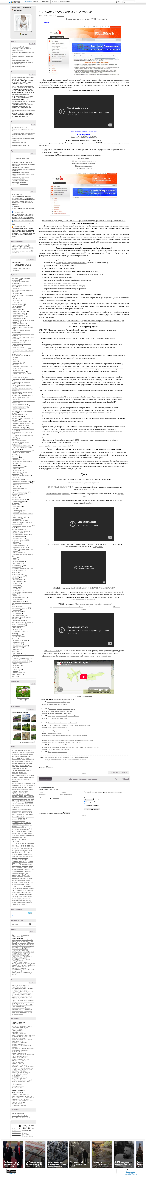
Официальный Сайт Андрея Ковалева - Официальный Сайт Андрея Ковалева (22, 48)
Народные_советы (17, 1032)
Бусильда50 (26, 953)
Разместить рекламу (131, 1174)
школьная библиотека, (19, 660)
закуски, (15, 465)
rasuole (22, 997)
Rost (20, 950)
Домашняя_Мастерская (19, 1033)
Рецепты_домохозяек (18, 1038)
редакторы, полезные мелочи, (22, 451)
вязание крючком (20, 769)
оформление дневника (23, 846)
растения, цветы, (17, 570)
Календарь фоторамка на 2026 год (23, 52)
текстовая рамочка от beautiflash (25, 888)
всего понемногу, (18, 581)
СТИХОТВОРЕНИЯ (29, 1066)
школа (24, 900)
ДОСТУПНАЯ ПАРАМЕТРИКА (60, 487)
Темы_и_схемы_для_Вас (19, 1097)
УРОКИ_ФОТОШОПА (18, 1030)
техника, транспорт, (18, 626)
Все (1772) (32, 982)
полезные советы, (18, 553)
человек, (15, 409)
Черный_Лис (29, 973)
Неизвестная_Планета (25, 1026)
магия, (14, 667)
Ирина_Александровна (26, 1000)
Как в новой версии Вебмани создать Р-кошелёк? (62, 723)
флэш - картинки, (18, 561)
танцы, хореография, (18, 624)
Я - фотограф (18, 194)
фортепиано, (17, 519)
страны (27, 884)
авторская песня (27, 750)
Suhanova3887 (24, 991)
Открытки (17, 206)
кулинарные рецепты (21, 823)
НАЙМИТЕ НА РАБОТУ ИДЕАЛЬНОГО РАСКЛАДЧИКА (93, 588)
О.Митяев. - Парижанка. (19, 182)
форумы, (14, 633)
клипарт (27, 805)
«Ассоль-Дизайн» (52, 592)
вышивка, (15, 583)
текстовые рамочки (21, 890)
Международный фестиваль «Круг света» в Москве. (63, 716)
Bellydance (15, 1068)
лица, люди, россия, (18, 494)
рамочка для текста (21, 866)
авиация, (15, 627)
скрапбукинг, (16, 599)
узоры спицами (21, 892)
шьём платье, (17, 647)
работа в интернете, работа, (20, 569)
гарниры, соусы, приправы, (21, 461)
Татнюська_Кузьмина (18, 1008)
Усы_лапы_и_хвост (18, 1065)
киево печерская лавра (17, 805)
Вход (36, 1)
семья (20, 882)
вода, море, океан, (17, 304)
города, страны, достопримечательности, (19, 354)
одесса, (15, 359)
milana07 (14, 949)
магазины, (15, 497)
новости (29, 839)
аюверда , (16, 663)
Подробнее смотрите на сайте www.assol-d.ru (66, 607)
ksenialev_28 (15, 997)
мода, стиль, (15, 503)
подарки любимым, (18, 536)
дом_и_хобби (28, 1011)
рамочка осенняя (22, 867)
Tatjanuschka (26, 952)
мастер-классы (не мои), (19, 499)
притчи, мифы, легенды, (20, 492)
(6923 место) (15, 252)
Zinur (32, 952)
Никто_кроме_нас (29, 965)
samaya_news (28, 1100)
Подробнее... (88, 503)
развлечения (16, 862)
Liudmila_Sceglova (17, 946)
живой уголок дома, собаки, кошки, (23, 295)
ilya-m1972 (15, 944)
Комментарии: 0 (24, 180)
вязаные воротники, (19, 323)
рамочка (24, 864)
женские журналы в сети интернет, (23, 351)
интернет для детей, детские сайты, (24, 379)
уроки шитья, (17, 642)
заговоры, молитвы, (19, 576)
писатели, (16, 486)
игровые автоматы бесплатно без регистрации (22, 794)
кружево (27, 816)
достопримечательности (21, 783)
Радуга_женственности (19, 1057)
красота (20, 816)
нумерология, (17, 669)
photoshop (15, 750)
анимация (22, 752)
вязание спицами (19, 774)
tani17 (13, 999)
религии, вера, (16, 574)
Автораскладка (53, 544)
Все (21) (33, 684)
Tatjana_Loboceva (17, 952)
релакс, (14, 572)
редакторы (21, 871)
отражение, (16, 485)
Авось (55, 1)
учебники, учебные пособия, (21, 658)
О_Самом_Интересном (19, 1105)
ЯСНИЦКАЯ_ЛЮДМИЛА (24, 1009)
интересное (16, 799)
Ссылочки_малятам (26, 1096)
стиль (21, 884)
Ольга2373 (29, 1005)
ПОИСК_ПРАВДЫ (17, 1029)
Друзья (19, 7)
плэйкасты (25, 852)
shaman (20, 750)
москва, (15, 357)
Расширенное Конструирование (58, 493)
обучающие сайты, (18, 620)
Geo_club (30, 1068)
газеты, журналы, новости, (20, 349)
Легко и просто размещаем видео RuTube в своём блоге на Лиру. (22, 86)
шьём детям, (16, 644)
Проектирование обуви (84, 166)
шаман (14, 900)
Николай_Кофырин (17, 965)
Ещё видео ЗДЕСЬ (79, 137)
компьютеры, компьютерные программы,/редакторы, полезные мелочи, (66, 757)
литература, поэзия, (18, 479)
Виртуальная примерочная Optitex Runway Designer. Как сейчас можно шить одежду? (74, 747)
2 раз (47, 766)
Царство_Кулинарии (27, 1054)
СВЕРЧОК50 (30, 970)
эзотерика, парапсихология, (20, 662)
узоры (14, 892)
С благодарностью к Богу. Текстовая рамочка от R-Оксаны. (23, 102)
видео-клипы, (17, 506)
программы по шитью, (19, 640)
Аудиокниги (27, 1045)
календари (21, 803)
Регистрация (29, 1)
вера (31, 754)
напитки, (15, 469)
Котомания (22, 1069)
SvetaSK (31, 991)
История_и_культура (18, 1063)
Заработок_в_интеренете (19, 1042)
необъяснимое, (17, 416)
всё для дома (23, 759)
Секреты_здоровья (17, 1062)
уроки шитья (22, 894)
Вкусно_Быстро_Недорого (20, 1083)
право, (15, 495)
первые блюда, (17, 470)
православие (15, 856)
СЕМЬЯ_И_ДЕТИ (17, 971)
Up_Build (23, 1102)
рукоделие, (15, 578)
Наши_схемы (16, 1096)
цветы (20, 898)
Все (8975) (32, 74)
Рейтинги (46, 1)
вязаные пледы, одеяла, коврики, (23, 327)
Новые (126, 779)
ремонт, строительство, (20, 425)
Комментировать (45, 779)
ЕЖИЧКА (14, 956)
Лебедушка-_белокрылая (19, 1002)
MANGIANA (15, 947)
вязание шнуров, (18, 318)
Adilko (18, 941)
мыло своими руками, (19, 501)
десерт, (15, 463)
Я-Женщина (23, 1050)
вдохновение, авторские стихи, (22, 481)
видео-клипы (18, 756)
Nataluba (25, 990)
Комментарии (27, 7)
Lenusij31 (14, 990)
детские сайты (26, 779)
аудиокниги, (16, 288)
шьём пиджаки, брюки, (19, 646)
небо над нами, (17, 637)
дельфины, (16, 293)
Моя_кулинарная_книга (19, 1078)
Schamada (25, 950)
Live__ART (25, 1099)
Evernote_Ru (31, 1097)
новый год (15, 841)
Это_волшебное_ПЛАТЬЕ (19, 1056)
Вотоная (28, 999)
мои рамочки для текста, (20, 547)
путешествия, (16, 567)
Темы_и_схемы (16, 1035)
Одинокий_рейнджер (18, 967)
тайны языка (20, 886)
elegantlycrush (16, 996)
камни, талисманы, (17, 440)
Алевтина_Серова (17, 953)
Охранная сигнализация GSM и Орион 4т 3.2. (61, 711)
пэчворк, (15, 595)
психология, (16, 610)
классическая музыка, (19, 510)
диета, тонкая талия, (19, 397)
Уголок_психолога (17, 1066)
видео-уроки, (16, 653)
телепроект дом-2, (18, 538)
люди (19, 827)
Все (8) (33, 124)
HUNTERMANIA (16, 988)
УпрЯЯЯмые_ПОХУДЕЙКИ (20, 1071)
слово (25, 882)
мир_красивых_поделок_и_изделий (23, 1048)
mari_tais (21, 947)
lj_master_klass (16, 1116)
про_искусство (30, 1035)
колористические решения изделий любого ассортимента (100, 592)
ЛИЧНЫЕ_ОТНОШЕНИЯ (19, 962)
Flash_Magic (15, 943)
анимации (15, 752)
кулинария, (15, 458)
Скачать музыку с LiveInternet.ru (24, 221)
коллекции (16, 807)
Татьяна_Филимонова (18, 973)
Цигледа (14, 1009)
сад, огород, (15, 606)
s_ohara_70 (28, 997)
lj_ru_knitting (25, 1116)
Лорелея (14, 1027)
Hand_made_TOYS (17, 1041)
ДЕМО (70, 446)
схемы (14, 887)
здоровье (28, 787)
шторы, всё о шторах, (19, 427)
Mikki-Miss (27, 947)
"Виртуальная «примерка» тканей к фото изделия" (93, 604)
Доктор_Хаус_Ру (24, 955)
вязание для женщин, (19, 311)
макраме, (15, 588)
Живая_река (23, 958)
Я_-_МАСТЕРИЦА (20, 1074)
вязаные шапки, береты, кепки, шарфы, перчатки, (22, 341)
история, (14, 439)
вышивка (25, 761)
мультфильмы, (17, 613)
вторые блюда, (17, 459)
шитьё (19, 900)
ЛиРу (25, 1065)
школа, (14, 651)
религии (14, 873)
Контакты (130, 1173)
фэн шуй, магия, (17, 672)
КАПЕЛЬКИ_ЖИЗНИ (18, 1100)
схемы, (15, 559)
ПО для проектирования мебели (84, 161)
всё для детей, (17, 368)
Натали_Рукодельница (19, 1005)
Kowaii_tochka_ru (17, 1099)
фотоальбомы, (16, 635)
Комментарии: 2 (24, 177)
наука (21, 837)
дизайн (15, 781)
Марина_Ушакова (17, 964)
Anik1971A (25, 985)
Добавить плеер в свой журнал (21, 269)
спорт (17, 884)
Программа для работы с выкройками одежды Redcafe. (64, 742)
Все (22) (33, 191)
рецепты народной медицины (21, 874)
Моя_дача (15, 1026)
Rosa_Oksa (15, 950)
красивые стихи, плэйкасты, (21, 483)
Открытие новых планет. (19, 145)
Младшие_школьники (18, 1044)
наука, (13, 527)
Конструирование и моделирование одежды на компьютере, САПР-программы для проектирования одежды (83, 322)
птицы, (15, 302)
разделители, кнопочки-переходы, (23, 554)
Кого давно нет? (16, 940)
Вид (119, 2)
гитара (26, 777)
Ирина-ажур (25, 935)
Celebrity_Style (16, 1102)
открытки (20, 843)
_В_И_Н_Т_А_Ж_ (17, 1051)
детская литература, (19, 372)
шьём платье (21, 902)
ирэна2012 (25, 1012)
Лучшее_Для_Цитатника (19, 1074)
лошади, (15, 298)
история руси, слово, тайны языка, (22, 432)
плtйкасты (24, 850)
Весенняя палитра (23, 698)
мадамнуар (15, 1014)
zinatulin (18, 999)
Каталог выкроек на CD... (54, 733)
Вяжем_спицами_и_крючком (20, 1059)
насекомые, (16, 300)
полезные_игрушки (17, 1039)
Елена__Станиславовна (24, 956)
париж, (15, 361)
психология (24, 858)
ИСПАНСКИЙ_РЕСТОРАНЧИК (21, 959)
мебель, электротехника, (20, 421)
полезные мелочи (25, 854)
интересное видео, (17, 415)
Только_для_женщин (18, 1086)
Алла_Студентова (17, 936)
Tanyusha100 (12, 10)
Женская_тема (16, 1081)
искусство (24, 801)
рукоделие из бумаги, (19, 597)
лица (31, 824)
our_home (29, 1069)
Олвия (27, 967)
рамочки (20, 869)
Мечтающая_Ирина (29, 964)
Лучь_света (30, 1002)
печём (14, 850)
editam (28, 994)
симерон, (15, 671)
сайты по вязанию (18, 347)
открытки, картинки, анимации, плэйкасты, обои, (21, 532)
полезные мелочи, (17, 565)
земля (14, 789)
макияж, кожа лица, (18, 404)
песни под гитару (28, 848)
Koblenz (20, 944)
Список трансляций (18, 1113)
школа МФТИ (73, 442)
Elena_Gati (23, 987)
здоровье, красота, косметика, (21, 395)
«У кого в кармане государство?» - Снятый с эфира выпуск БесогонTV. (69, 725)
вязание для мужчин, (19, 313)
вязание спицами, (18, 317)
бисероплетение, (18, 579)
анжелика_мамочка (17, 1011)
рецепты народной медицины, (22, 526)
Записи (14, 7)
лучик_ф (31, 1012)
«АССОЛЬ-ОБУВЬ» (52, 650)
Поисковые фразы (27, 1136)
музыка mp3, (16, 512)
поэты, (15, 490)
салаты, (15, 477)
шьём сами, (16, 649)
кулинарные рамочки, (19, 545)
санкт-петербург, (18, 363)
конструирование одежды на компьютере (71, 262)
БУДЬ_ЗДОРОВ (16, 1054)
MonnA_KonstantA (22, 949)
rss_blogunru (15, 1117)
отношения (29, 843)
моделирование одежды (20, 829)
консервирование (19, 809)
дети (19, 779)
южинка (14, 974)
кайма (17, 803)
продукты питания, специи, (21, 475)
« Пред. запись (73, 779)
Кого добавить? (27, 940)
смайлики (56, 798)
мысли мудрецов (21, 835)
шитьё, (14, 638)
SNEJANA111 (16, 991)
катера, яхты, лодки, (19, 631)
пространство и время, (20, 408)
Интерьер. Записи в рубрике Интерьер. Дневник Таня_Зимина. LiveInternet (22, 62)
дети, (13, 364)
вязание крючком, (18, 315)
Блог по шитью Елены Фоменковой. (58, 749)
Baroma (23, 941)
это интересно (21, 904)
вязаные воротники (27, 775)
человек (29, 898)
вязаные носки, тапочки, (20, 325)
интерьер (15, 801)
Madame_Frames (17, 1103)
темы (32, 890)
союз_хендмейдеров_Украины (21, 1072)
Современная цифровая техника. (57, 718)
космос (28, 809)
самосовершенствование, (19, 608)
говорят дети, (17, 370)
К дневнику (83, 779)
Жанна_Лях (15, 958)
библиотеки (18, 754)
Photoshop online (19, 212)
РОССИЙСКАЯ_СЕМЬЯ (19, 970)
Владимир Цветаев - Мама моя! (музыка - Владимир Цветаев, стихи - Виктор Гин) (23, 164)
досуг (33, 783)
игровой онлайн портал (20, 791)
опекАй (23, 1035)
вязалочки (15, 1047)
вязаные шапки (18, 777)
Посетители (25, 1134)
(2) (12, 130)
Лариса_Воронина (17, 961)
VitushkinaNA (15, 994)
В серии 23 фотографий (27, 742)
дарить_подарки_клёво (19, 1053)
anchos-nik (23, 994)
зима (17, 789)
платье (29, 850)
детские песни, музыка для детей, (23, 374)
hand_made (15, 1069)
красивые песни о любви (18, 814)
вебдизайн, (16, 542)
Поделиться (124, 772)
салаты (31, 878)
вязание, (14, 307)
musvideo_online (25, 1117)
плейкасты (16, 852)
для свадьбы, (17, 587)
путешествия (16, 859)
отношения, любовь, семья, (20, 534)
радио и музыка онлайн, (20, 517)
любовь (15, 827)
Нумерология (16, 1050)
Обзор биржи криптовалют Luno (57, 727)
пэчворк (24, 859)
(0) (25, 50)
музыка (28, 831)
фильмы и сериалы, (19, 615)
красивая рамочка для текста (19, 810)
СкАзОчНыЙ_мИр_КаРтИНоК (21, 1094)
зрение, (15, 399)
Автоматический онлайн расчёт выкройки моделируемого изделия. (67, 735)
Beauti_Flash (29, 941)
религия (19, 873)
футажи (29, 896)
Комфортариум (25, 1081)
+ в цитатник (60, 16)
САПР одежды (83, 158)
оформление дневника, (19, 540)
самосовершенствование (18, 880)
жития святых (23, 785)
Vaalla (29, 993)
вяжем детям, (17, 309)
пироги (19, 850)
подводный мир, (17, 306)
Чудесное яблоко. (17, 142)
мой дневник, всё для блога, (21, 549)
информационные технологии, (22, 446)
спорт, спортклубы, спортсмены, (21, 622)
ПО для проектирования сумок (84, 163)
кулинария (22, 819)
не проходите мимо (19, 838)
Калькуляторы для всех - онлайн (57, 752)
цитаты (25, 898)
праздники (17, 858)
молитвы (22, 831)
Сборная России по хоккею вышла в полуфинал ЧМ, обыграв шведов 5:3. (23, 134)
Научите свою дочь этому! (20, 94)
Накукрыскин (16, 270)
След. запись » (92, 779)
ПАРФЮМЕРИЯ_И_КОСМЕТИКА (22, 1036)
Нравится (115, 772)
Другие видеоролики (83, 696)
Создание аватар (19, 226)
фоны (29, 894)
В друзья (24, 34)
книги (32, 805)
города (31, 777)
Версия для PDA (130, 1172)
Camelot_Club (22, 1068)
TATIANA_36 (15, 993)
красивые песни (27, 812)
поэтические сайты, (19, 488)
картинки (29, 803)
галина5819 (15, 955)
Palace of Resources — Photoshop (22, 56)
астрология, (16, 665)
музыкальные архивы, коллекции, (23, 514)
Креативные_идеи (23, 1027)
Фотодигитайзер (54, 500)
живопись (15, 785)
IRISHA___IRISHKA (27, 988)
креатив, (14, 456)
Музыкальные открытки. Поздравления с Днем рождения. (22, 128)
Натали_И (20, 1003)
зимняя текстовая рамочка (26, 789)
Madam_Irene (30, 946)
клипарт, (15, 543)
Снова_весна (16, 1006)
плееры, (15, 551)
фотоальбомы (16, 896)
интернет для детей (27, 799)
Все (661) (32, 932)
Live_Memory (28, 1039)
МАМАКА (14, 1003)
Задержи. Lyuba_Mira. (18, 179)
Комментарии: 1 (24, 167)
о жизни (21, 841)
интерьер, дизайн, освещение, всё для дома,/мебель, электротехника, (65, 759)
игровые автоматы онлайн (23, 797)
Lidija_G (20, 990)
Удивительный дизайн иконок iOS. (57, 704)
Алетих (23, 999)
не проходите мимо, (18, 529)
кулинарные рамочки (18, 821)
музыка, (14, 504)
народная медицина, (18, 520)
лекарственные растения (20, 825)
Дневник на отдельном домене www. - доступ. (61, 709)
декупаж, (15, 585)
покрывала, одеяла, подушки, (22, 423)
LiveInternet (14, 2)
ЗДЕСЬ (93, 137)
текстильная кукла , (18, 601)
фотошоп (24, 896)
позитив (14, 854)
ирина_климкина (17, 1012)
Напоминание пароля (66, 794)
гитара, (15, 508)
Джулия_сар (15, 1000)
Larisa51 (31, 944)
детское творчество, (19, 377)
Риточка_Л (23, 968)
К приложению (31, 259)
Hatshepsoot (30, 943)
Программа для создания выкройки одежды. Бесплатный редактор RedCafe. (70, 740)
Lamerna (26, 944)
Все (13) (33, 153)
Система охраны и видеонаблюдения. (58, 702)
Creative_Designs (17, 1084)
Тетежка (27, 1008)
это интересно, (16, 674)
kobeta (30, 996)
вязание (21, 763)
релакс (29, 871)
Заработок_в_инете (18, 1045)
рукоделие (23, 878)
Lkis (24, 946)
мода (23, 827)
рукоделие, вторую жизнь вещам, (22, 603)
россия (15, 878)
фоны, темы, (17, 563)
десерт (14, 779)
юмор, (13, 676)
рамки (24, 861)
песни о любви (17, 848)
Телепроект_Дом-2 (17, 1087)
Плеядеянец (15, 968)
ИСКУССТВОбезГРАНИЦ (19, 1077)
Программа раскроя (104, 242)
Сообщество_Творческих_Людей (22, 1080)
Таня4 (22, 1006)
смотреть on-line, (17, 611)
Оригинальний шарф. (18, 66)
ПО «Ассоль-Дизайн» (84, 168)
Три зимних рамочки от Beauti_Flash (23, 110)
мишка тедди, (17, 590)
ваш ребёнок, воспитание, (21, 366)
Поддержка (116, 2)
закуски (20, 787)
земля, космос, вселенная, (20, 406)
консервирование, (18, 467)
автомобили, (16, 629)
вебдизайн (25, 754)
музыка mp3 (16, 833)
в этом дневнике (18, 916)
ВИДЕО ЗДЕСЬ (88, 489)
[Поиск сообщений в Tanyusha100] (30, 913)
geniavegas (22, 943)
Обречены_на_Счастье (19, 1060)
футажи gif (15, 898)
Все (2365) (32, 44)
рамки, (15, 558)
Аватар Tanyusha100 (23, 23)
